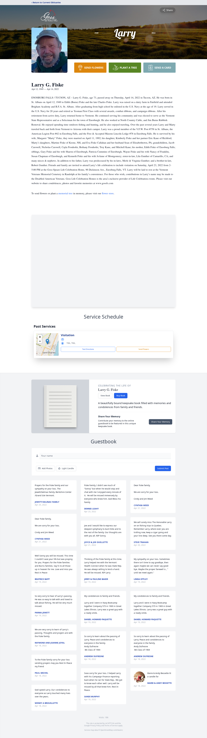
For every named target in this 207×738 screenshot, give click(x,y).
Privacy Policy (95, 725)
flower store (108, 193)
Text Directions (88, 349)
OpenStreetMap (106, 730)
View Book (105, 395)
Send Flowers (144, 349)
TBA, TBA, (70, 343)
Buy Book (120, 395)
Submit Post (163, 468)
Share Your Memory (160, 421)
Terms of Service (111, 725)
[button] (47, 341)
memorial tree (65, 193)
